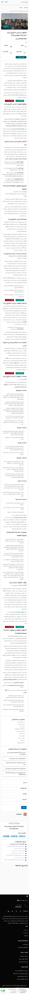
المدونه (26, 935)
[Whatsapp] (4, 991)
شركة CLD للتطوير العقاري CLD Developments (12, 991)
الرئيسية (26, 7)
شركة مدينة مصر (23, 962)
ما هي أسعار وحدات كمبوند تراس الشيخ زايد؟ (16, 763)
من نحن (26, 930)
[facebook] (20, 911)
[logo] (24, 2)
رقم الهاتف (23, 788)
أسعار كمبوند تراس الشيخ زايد (18, 850)
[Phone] (2, 991)
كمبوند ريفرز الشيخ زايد (20, 517)
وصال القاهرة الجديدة (22, 979)
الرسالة (25, 799)
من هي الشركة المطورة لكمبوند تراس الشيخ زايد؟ (16, 753)
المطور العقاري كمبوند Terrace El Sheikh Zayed (14, 860)
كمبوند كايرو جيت (19, 612)
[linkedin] (12, 911)
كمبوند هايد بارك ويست (17, 129)
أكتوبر (21, 7)
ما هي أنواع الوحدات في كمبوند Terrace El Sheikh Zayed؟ (16, 773)
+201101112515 (18, 907)
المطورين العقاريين (23, 947)
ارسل (23, 807)
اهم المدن (25, 944)
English (6, 2)
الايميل (24, 794)
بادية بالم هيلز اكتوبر (23, 976)
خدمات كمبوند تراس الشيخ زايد (18, 853)
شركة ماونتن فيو (23, 959)
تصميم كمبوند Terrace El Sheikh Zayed (16, 846)
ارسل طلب (21, 57)
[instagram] (8, 911)
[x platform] (16, 911)
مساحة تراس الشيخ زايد (19, 848)
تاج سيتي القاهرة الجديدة (21, 970)
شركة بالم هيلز (24, 956)
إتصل (21, 836)
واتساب (19, 100)
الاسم (25, 782)
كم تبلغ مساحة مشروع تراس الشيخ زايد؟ (15, 768)
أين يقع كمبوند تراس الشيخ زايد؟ (17, 758)
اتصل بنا (8, 100)
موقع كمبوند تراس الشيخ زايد (17, 844)
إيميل (5, 836)
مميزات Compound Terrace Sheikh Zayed (15, 855)
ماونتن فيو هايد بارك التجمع (21, 973)
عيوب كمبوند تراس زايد (20, 857)
